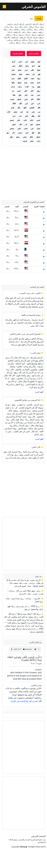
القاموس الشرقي (34, 6)
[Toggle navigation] (4, 6)
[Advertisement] (23, 170)
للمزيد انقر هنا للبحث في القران (24, 700)
